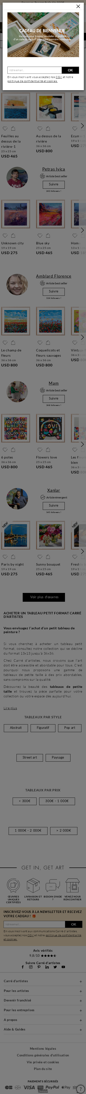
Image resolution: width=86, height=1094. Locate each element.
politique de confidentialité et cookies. (32, 81)
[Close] (78, 7)
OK (70, 70)
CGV (59, 77)
